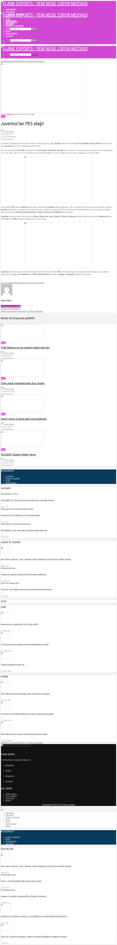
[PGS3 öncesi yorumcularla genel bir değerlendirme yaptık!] (5, 638)
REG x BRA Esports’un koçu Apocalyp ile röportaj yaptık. (24, 734)
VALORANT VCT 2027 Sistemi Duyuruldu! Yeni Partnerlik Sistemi (27, 500)
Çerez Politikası (11, 796)
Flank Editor (9, 131)
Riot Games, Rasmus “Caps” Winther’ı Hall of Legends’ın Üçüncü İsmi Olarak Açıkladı (36, 559)
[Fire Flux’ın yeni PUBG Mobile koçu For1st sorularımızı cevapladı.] (5, 707)
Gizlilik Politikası (11, 794)
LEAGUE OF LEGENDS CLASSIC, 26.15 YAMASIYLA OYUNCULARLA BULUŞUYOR (34, 916)
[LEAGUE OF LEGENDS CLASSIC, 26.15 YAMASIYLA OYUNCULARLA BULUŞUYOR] (5, 910)
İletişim (9, 36)
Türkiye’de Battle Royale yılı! (12, 665)
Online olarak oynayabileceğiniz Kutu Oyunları (23, 383)
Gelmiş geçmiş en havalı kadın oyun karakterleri (24, 418)
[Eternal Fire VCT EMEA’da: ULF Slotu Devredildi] (17, 509)
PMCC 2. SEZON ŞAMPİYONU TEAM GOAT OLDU (21, 881)
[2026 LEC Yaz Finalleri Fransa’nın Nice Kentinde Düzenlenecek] (10, 583)
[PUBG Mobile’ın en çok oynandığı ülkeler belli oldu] (22, 340)
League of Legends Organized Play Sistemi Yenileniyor (24, 574)
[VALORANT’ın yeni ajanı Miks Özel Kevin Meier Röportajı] (16, 524)
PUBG (7, 31)
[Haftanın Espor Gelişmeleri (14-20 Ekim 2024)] (5, 618)
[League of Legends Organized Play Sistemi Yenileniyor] (8, 568)
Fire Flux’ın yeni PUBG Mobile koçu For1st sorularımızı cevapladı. (27, 714)
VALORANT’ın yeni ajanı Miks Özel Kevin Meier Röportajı (24, 530)
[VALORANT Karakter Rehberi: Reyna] (22, 447)
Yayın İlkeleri (10, 798)
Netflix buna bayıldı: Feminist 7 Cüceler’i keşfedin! (22, 743)
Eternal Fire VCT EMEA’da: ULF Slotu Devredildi (20, 515)
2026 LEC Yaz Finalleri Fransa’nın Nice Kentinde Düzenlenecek (26, 589)
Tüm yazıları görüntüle (11, 306)
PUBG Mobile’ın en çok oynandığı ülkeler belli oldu (25, 347)
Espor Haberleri (8, 114)
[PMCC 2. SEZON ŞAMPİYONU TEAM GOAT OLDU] (8, 875)
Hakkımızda (10, 9)
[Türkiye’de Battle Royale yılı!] (5, 658)
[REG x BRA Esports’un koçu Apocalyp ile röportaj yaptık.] (5, 728)
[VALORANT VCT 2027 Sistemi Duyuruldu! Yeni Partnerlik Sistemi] (9, 494)
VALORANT (10, 12)
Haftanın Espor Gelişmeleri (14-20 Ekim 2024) (19, 624)
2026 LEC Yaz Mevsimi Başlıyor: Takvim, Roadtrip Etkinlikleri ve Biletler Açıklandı (34, 937)
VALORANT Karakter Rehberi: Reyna (18, 454)
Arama (34, 29)
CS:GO (8, 28)
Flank (3, 116)
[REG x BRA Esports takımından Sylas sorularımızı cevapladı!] (5, 687)
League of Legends (14, 26)
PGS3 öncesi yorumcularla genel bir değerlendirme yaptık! (25, 644)
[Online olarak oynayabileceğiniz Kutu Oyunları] (22, 376)
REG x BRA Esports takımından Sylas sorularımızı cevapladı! (25, 694)
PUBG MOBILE (11, 33)
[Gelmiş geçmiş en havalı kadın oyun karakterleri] (22, 411)
